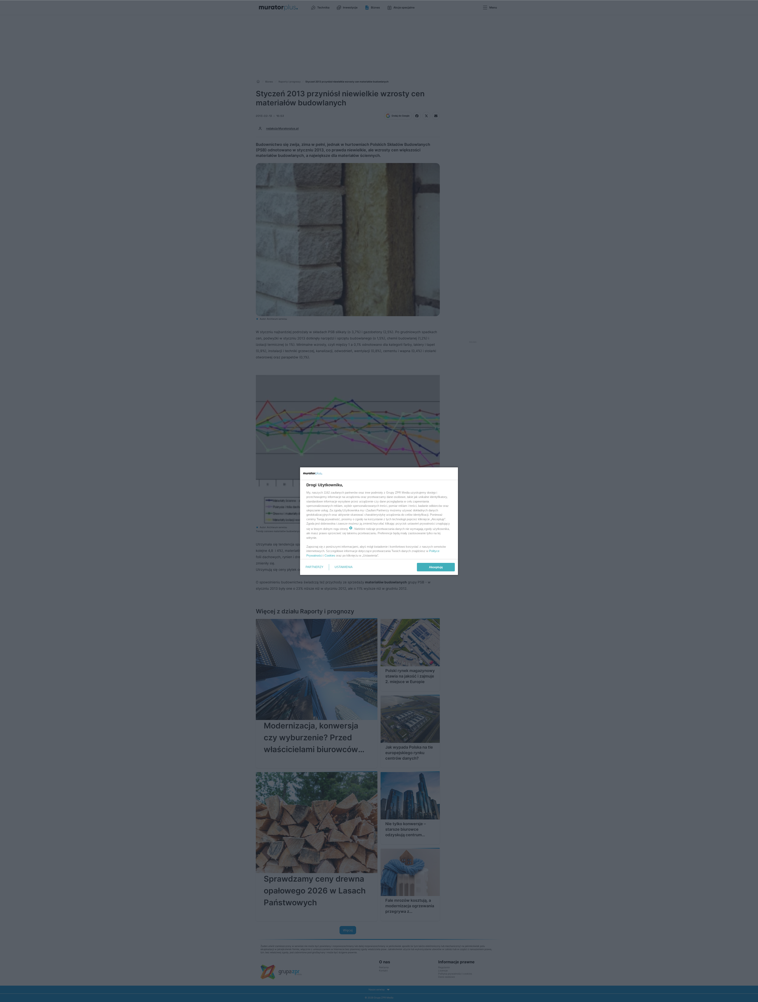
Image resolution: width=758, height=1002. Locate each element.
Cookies (330, 555)
